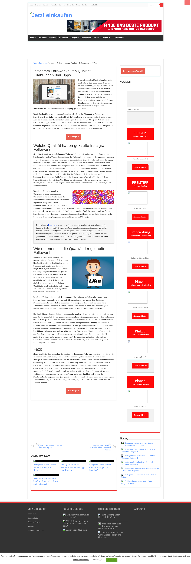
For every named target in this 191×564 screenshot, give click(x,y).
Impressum (32, 514)
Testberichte (94, 5)
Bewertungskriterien (36, 530)
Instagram (43, 63)
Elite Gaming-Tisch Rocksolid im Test (109, 515)
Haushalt (38, 5)
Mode (78, 5)
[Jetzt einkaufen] (51, 15)
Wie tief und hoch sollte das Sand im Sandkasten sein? (76, 523)
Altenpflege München (76, 529)
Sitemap (31, 526)
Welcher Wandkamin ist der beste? (78, 515)
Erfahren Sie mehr (81, 560)
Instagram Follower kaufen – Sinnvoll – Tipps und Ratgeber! (73, 467)
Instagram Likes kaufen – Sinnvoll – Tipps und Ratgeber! (101, 467)
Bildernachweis (34, 522)
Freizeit (45, 5)
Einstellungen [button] (97, 560)
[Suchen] (161, 5)
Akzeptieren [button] (111, 560)
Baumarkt (54, 5)
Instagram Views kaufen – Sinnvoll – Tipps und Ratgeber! (49, 446)
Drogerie (62, 5)
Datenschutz (33, 518)
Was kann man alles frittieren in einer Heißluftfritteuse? (109, 526)
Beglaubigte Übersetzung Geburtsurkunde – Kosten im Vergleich (100, 447)
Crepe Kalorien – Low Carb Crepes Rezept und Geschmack (110, 534)
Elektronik (70, 5)
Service (84, 5)
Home (31, 5)
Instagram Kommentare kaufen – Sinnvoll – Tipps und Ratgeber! (45, 481)
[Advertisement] (95, 50)
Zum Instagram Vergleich (133, 71)
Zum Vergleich (73, 137)
